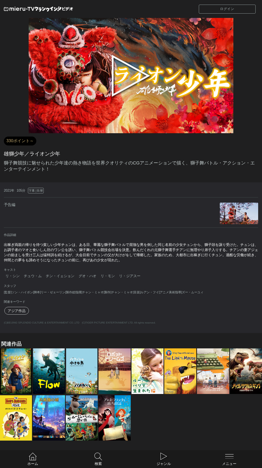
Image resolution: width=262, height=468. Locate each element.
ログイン (227, 9)
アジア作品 (17, 311)
